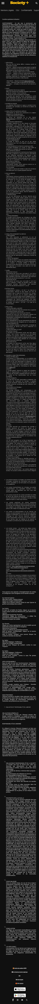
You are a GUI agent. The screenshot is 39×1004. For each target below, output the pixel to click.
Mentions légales (19, 979)
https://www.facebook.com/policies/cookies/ (23, 566)
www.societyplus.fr (29, 81)
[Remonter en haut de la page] (35, 999)
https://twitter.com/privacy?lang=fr (19, 567)
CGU (17, 10)
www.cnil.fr (12, 367)
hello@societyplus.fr (31, 416)
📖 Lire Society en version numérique (20, 972)
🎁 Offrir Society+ (19, 983)
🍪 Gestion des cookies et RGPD (19, 968)
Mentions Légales (7, 10)
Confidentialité (26, 10)
